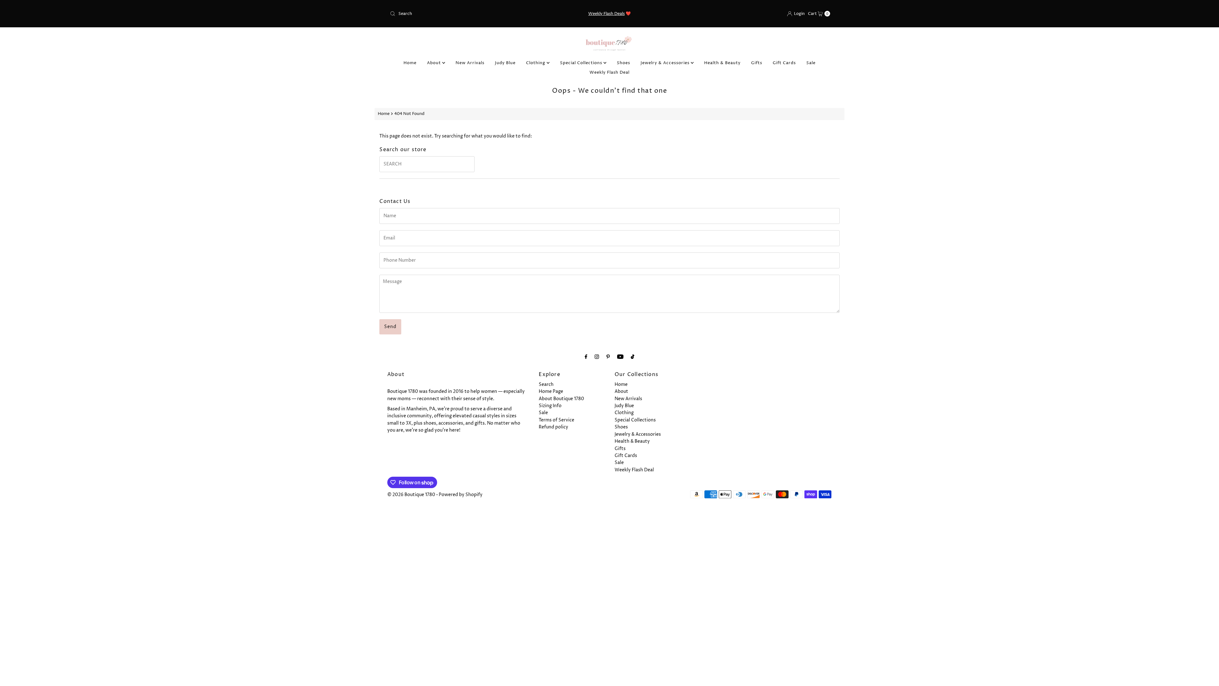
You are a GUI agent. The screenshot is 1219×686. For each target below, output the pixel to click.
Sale (811, 63)
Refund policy (553, 427)
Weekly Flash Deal (609, 72)
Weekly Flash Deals (606, 14)
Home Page (551, 391)
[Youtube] (620, 356)
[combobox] (459, 13)
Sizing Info (550, 406)
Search (546, 384)
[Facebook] (586, 356)
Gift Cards (784, 63)
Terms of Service (556, 420)
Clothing (536, 63)
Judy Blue (505, 63)
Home (409, 63)
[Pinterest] (608, 356)
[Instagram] (597, 356)
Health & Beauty (722, 63)
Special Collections (581, 63)
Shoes (623, 63)
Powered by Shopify (461, 495)
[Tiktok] (632, 356)
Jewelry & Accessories (666, 63)
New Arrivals (470, 63)
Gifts (756, 63)
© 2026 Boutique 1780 (411, 495)
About (434, 63)
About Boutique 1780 (561, 399)
